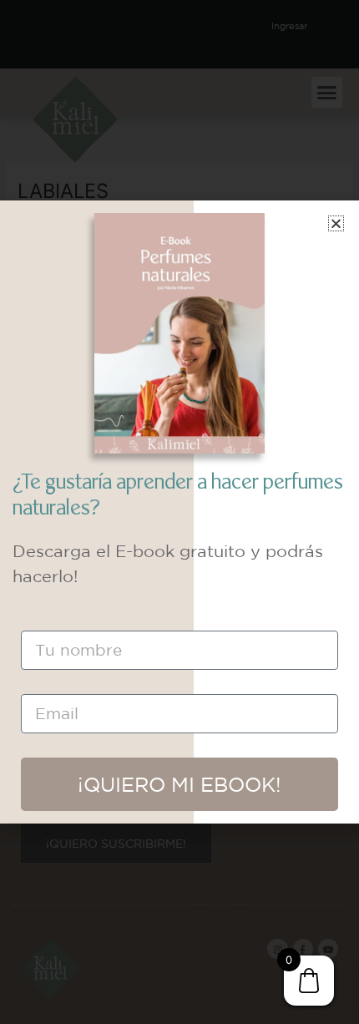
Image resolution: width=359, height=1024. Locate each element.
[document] (179, 512)
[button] (336, 223)
